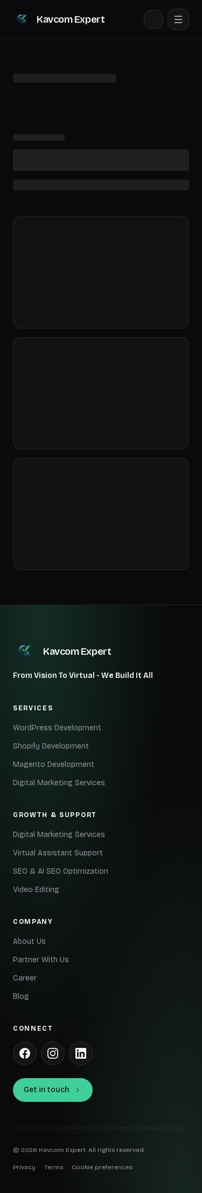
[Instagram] (53, 1053)
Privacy (24, 1167)
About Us (29, 941)
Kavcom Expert (71, 19)
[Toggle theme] (153, 19)
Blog (21, 996)
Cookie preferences (102, 1167)
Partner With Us (41, 959)
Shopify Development (51, 746)
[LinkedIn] (81, 1053)
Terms (53, 1167)
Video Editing (36, 889)
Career (25, 978)
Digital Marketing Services (59, 782)
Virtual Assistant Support (58, 853)
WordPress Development (57, 727)
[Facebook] (25, 1053)
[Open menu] (178, 19)
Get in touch (46, 1089)
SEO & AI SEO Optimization (60, 871)
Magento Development (53, 764)
